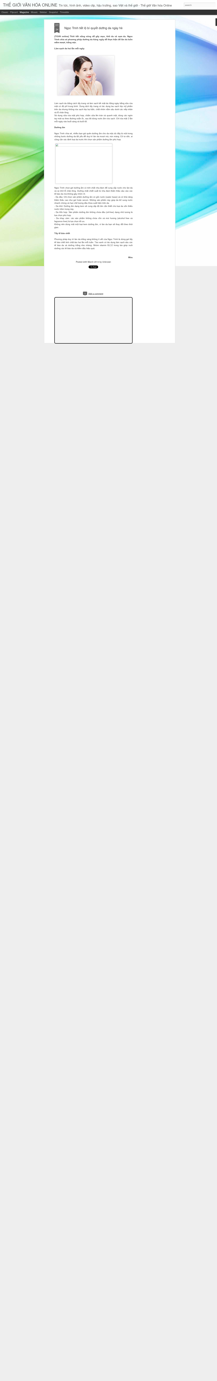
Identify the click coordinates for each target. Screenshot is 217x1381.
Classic (4, 12)
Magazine (24, 12)
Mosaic (34, 12)
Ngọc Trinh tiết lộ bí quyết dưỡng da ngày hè (93, 28)
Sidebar (43, 12)
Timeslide (64, 12)
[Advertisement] (149, 69)
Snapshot (53, 12)
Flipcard (14, 12)
